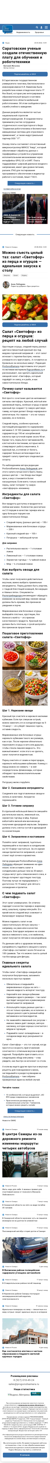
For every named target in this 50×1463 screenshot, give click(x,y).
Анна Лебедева (18, 284)
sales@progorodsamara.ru (24, 1384)
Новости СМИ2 (9, 193)
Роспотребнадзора (12, 595)
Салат (15, 275)
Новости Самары (11, 247)
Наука (7, 43)
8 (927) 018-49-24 (23, 1380)
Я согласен (25, 1455)
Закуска (7, 275)
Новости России (11, 1186)
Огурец (24, 275)
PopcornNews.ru (35, 369)
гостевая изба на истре (12, 189)
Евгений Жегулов (11, 66)
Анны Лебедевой (28, 468)
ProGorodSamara (10, 366)
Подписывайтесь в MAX (25, 74)
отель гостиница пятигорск (13, 1116)
